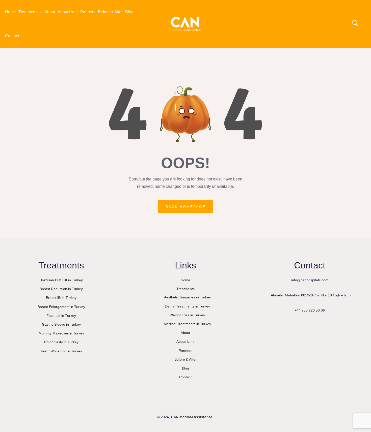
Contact (12, 36)
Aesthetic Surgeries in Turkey (187, 297)
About (49, 12)
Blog (129, 12)
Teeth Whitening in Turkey (61, 351)
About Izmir (68, 12)
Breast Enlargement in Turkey (61, 307)
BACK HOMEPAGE (186, 207)
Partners (87, 12)
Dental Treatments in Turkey (187, 306)
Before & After (110, 12)
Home (10, 12)
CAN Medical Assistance (192, 417)
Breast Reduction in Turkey (61, 289)
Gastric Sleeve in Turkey (61, 324)
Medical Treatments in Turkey (187, 324)
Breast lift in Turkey (61, 298)
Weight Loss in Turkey (187, 315)
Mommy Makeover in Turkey (61, 333)
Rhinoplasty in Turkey (61, 342)
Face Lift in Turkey (61, 316)
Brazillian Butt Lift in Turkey (61, 280)
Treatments (28, 12)
